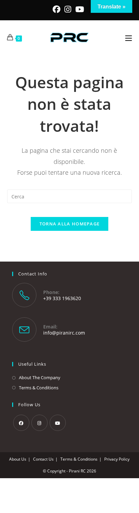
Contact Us (43, 459)
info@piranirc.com (64, 332)
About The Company (39, 377)
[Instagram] (67, 9)
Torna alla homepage (69, 224)
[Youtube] (58, 423)
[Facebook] (57, 9)
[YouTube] (79, 9)
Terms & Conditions (38, 388)
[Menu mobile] (128, 37)
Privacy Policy (117, 459)
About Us (17, 459)
